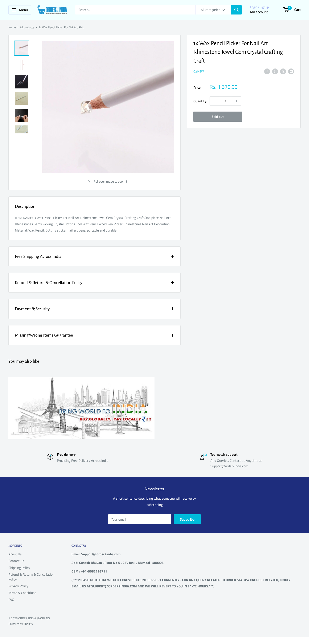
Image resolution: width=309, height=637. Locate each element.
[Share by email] (291, 71)
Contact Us (16, 560)
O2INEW (198, 71)
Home (12, 27)
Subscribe (187, 519)
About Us (14, 554)
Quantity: (200, 101)
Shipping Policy (19, 567)
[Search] (236, 9)
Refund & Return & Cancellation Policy (31, 577)
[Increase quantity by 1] (236, 101)
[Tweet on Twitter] (283, 71)
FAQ (11, 599)
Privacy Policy (18, 585)
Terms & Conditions (22, 592)
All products (27, 27)
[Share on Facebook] (267, 71)
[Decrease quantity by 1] (214, 101)
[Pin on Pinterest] (275, 71)
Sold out (218, 116)
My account (259, 12)
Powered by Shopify (20, 623)
